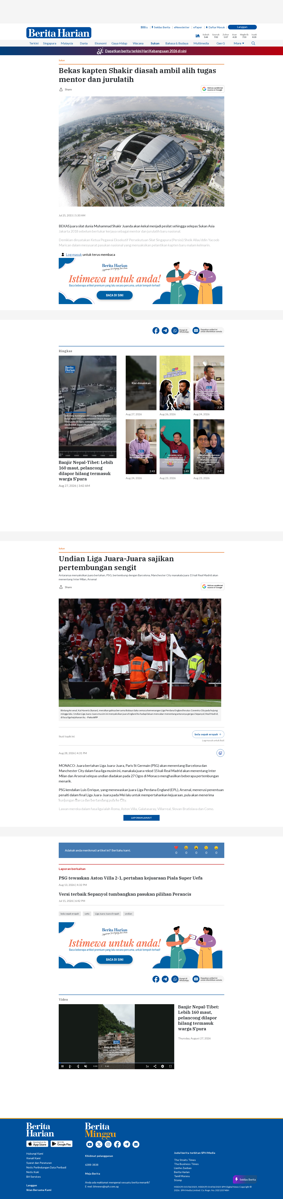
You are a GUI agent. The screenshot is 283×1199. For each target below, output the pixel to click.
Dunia (84, 43)
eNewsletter (181, 27)
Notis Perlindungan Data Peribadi (46, 1167)
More (237, 43)
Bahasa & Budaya (176, 43)
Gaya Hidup (119, 43)
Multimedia (201, 43)
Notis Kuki (32, 1172)
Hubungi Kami (34, 1153)
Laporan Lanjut (141, 817)
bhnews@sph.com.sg (106, 1186)
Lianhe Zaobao (183, 1168)
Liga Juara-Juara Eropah (107, 913)
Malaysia (67, 43)
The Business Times (186, 1164)
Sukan (155, 43)
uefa (87, 913)
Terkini (34, 43)
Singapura (49, 43)
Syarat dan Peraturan (39, 1162)
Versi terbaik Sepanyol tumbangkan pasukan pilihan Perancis (125, 894)
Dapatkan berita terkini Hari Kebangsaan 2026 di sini (145, 51)
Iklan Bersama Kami (38, 1189)
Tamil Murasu (182, 1176)
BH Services (33, 1176)
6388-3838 (91, 1164)
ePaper (197, 27)
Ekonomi (100, 43)
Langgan (242, 26)
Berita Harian (182, 1172)
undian (128, 913)
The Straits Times (185, 1159)
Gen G (221, 43)
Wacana (138, 43)
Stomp (178, 1180)
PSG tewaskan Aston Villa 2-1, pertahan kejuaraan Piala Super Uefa (131, 878)
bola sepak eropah (70, 913)
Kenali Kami (33, 1158)
